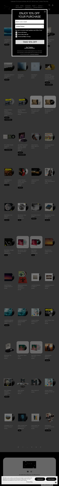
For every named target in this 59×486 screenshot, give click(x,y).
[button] (45, 12)
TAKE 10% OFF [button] (30, 42)
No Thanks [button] (29, 47)
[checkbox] (30, 32)
